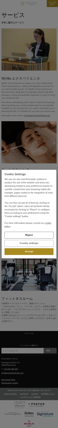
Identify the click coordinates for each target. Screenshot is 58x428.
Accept (29, 251)
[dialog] (28, 213)
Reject (29, 235)
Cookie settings (29, 243)
